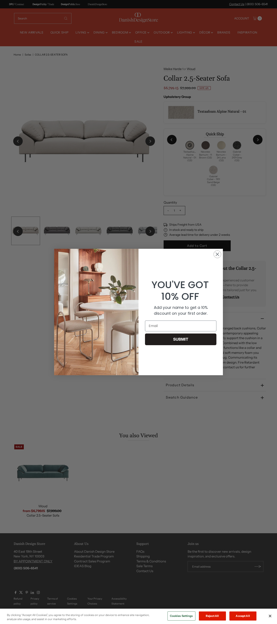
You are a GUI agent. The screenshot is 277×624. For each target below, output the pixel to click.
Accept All (243, 616)
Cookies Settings (181, 616)
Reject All (212, 616)
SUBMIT (180, 339)
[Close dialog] (217, 254)
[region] (138, 616)
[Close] (270, 616)
